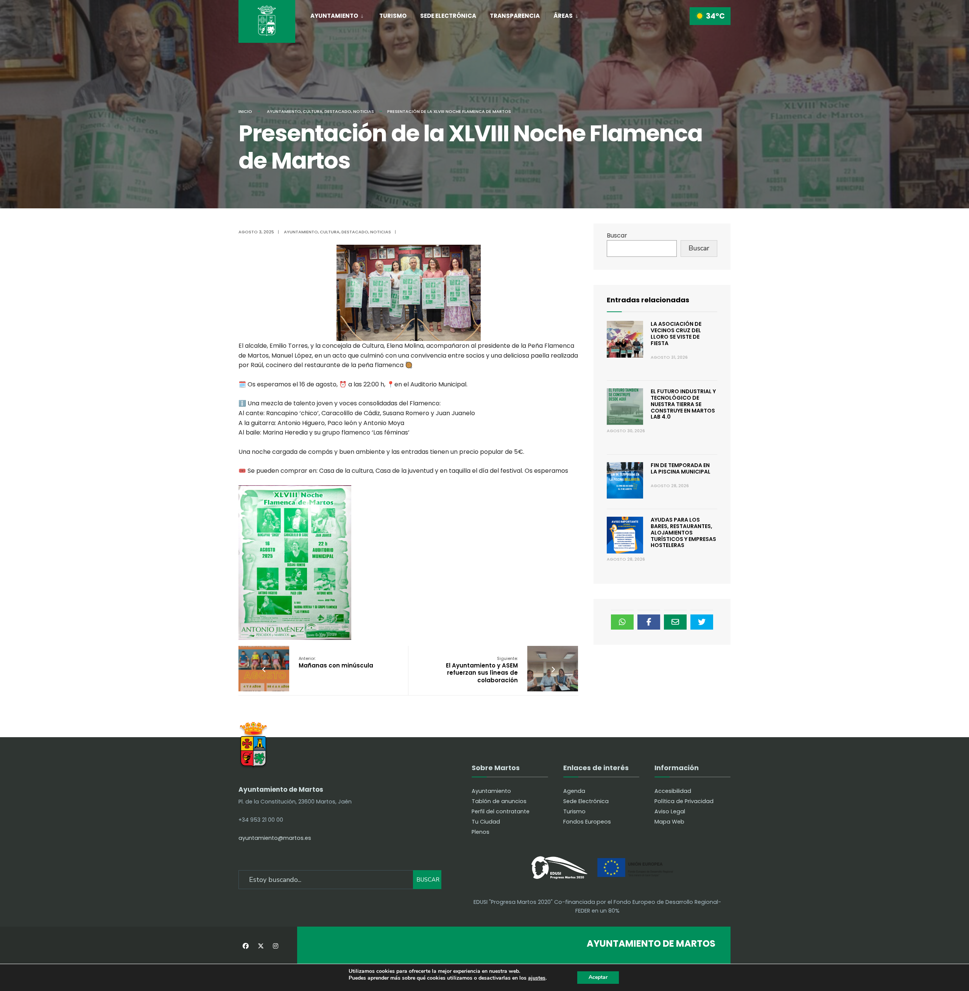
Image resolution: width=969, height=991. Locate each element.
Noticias (363, 111)
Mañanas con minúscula (336, 662)
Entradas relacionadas (648, 300)
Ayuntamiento (334, 16)
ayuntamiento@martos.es (274, 838)
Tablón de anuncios (499, 801)
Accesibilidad (672, 791)
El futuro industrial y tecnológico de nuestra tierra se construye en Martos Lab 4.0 (683, 404)
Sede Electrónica (448, 16)
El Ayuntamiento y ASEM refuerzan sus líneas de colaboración (482, 669)
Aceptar (598, 977)
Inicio (245, 111)
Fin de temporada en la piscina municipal (680, 468)
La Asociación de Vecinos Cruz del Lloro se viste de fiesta (676, 333)
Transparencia (515, 16)
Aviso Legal (669, 811)
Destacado (337, 111)
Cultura (312, 111)
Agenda (574, 791)
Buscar (617, 235)
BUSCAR (427, 879)
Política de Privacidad (684, 801)
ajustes (536, 978)
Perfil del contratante (501, 811)
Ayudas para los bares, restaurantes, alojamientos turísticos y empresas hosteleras (683, 532)
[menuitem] (340, 14)
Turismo (393, 16)
